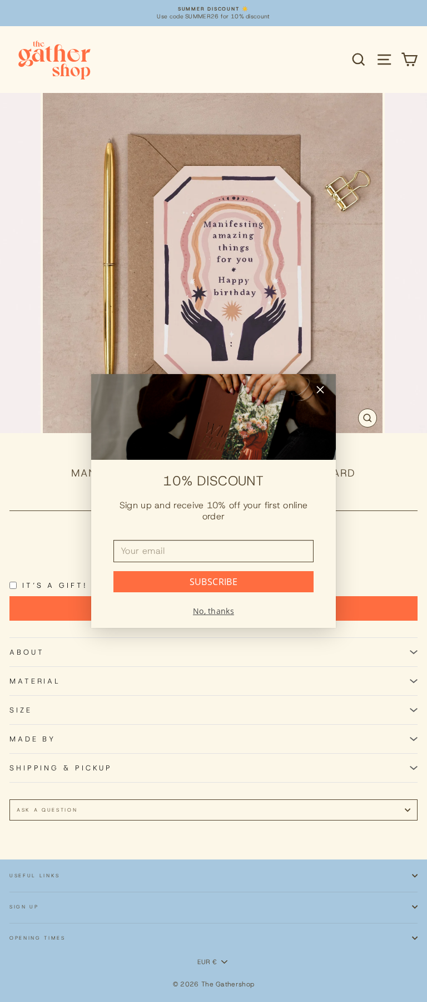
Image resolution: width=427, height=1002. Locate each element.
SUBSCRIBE (214, 582)
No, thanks (213, 611)
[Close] (320, 391)
